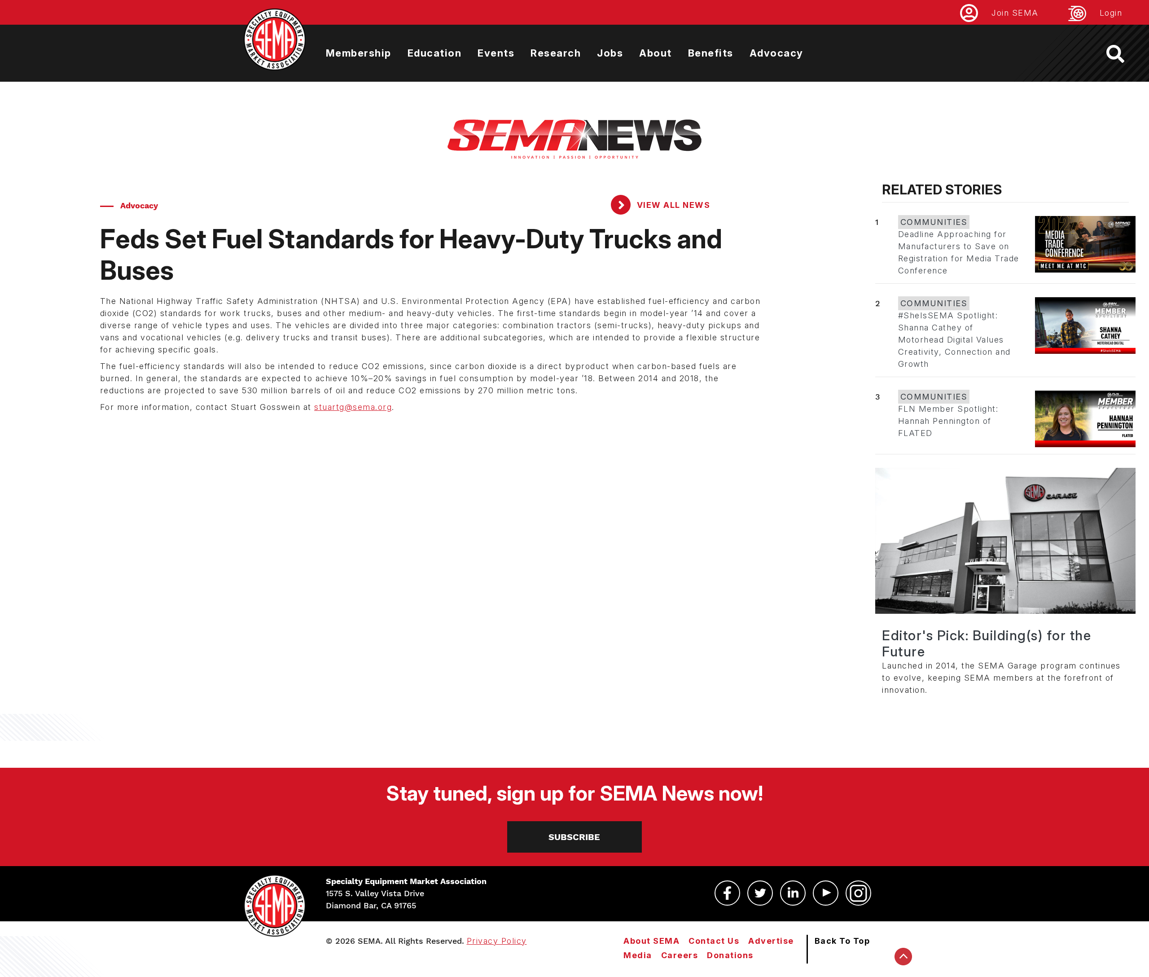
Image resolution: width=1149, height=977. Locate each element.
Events (496, 53)
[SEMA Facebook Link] (727, 893)
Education (435, 53)
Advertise (771, 941)
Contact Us (714, 941)
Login (1111, 13)
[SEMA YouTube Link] (825, 893)
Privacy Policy (497, 941)
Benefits (710, 53)
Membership (358, 53)
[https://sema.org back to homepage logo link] (1123, 54)
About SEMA (651, 941)
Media (637, 955)
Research (556, 53)
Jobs (610, 53)
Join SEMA (1015, 13)
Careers (679, 955)
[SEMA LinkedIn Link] (793, 893)
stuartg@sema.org (353, 407)
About (655, 53)
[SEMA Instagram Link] (858, 893)
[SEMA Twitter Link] (760, 893)
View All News (672, 205)
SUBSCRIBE (574, 837)
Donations (730, 955)
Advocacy (776, 53)
